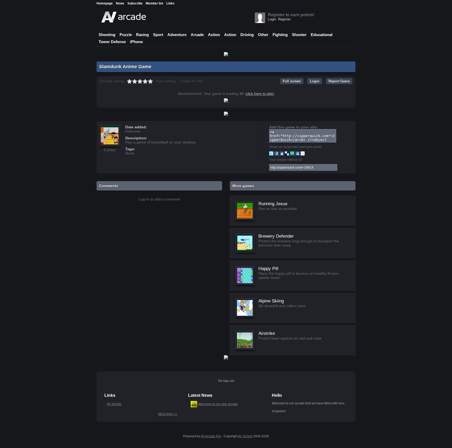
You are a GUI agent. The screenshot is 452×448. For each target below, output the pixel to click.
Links (170, 3)
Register (284, 19)
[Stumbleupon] (292, 154)
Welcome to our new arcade (218, 404)
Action (214, 34)
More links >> (167, 414)
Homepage (105, 3)
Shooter (299, 34)
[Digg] (282, 154)
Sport (158, 34)
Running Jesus (272, 203)
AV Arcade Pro (211, 436)
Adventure (177, 34)
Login (272, 19)
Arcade (197, 34)
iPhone (136, 41)
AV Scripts (114, 404)
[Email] (303, 154)
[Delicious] (287, 154)
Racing (142, 34)
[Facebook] (277, 154)
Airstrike (266, 333)
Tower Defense (112, 41)
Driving (247, 34)
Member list (154, 3)
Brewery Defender (276, 236)
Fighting (280, 34)
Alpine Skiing (271, 300)
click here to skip (259, 93)
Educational (321, 34)
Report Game (339, 81)
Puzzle (126, 34)
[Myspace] (298, 154)
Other (263, 34)
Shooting (107, 34)
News (120, 3)
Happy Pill (268, 268)
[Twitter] (271, 154)
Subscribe (135, 3)
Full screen (292, 81)
